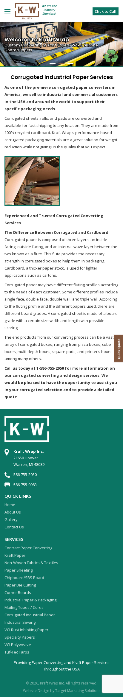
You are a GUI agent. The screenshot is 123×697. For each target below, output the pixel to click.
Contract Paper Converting (28, 547)
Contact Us (14, 527)
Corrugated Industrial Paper (29, 614)
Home (9, 504)
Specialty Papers (19, 637)
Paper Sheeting (18, 570)
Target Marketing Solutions (77, 690)
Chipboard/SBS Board (24, 577)
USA (76, 669)
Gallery (11, 519)
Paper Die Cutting (20, 585)
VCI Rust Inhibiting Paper (26, 629)
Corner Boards (17, 592)
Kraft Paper (14, 555)
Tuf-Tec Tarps (16, 652)
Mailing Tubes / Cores (24, 607)
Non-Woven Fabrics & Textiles (31, 562)
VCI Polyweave (17, 644)
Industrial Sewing (20, 622)
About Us (12, 512)
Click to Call (105, 11)
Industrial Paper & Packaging (30, 600)
